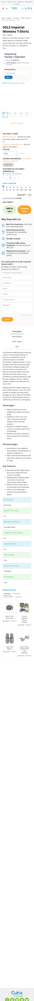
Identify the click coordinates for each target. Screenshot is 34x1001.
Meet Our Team (12, 2)
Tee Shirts (16, 18)
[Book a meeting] (28, 8)
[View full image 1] (17, 96)
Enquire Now (24, 210)
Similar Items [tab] (18, 596)
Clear (22, 153)
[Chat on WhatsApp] (22, 8)
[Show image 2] (11, 114)
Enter (7, 77)
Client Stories (29, 2)
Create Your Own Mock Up (12, 144)
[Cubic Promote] (17, 994)
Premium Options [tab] (8, 596)
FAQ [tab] (17, 346)
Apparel (9, 18)
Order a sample (17, 123)
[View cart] (31, 8)
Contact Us (17, 4)
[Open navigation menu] (3, 8)
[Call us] (25, 8)
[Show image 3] (17, 114)
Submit (7, 319)
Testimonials (20, 2)
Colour (6, 149)
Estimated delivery (9, 69)
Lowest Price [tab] (7, 593)
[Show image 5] (28, 114)
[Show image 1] (5, 114)
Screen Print (8, 165)
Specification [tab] (17, 336)
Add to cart (9, 210)
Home (3, 18)
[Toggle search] (6, 8)
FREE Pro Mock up (9, 137)
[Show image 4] (22, 114)
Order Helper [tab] (17, 341)
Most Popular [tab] (16, 593)
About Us (3, 2)
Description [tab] (17, 331)
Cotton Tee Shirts (26, 18)
